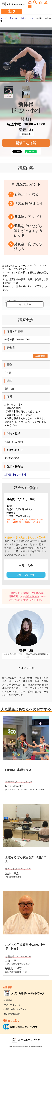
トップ (3, 18)
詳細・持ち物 (32, 596)
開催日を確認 (26, 143)
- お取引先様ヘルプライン (14, 1009)
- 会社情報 (7, 1000)
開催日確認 (40, 356)
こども (30, 18)
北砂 (22, 18)
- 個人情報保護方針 (11, 1014)
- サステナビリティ (11, 1005)
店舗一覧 (13, 18)
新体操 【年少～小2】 (15, 474)
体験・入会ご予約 (26, 575)
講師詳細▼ (27, 134)
